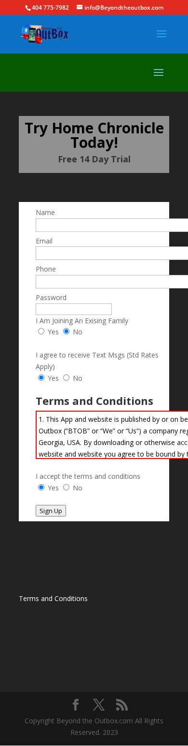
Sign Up (51, 510)
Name (45, 212)
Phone (46, 268)
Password (51, 297)
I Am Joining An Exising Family (82, 320)
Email (44, 240)
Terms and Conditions (53, 598)
